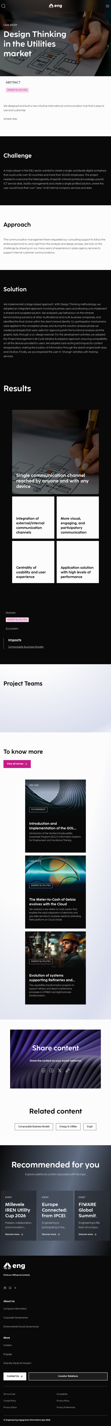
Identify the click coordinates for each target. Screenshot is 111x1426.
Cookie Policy (9, 1401)
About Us (9, 1301)
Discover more (36, 846)
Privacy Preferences (66, 1407)
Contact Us (13, 1376)
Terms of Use (9, 1394)
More (6, 1337)
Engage (7, 1354)
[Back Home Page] (55, 6)
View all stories (15, 764)
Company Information (15, 1308)
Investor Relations (68, 1376)
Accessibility (62, 1394)
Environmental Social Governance (21, 1326)
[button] (3, 5)
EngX (90, 1126)
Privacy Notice (10, 1407)
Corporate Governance (15, 1317)
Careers (7, 1345)
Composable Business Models (26, 646)
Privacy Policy (63, 1401)
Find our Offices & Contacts (16, 1275)
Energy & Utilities (17, 90)
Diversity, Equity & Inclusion (17, 1363)
